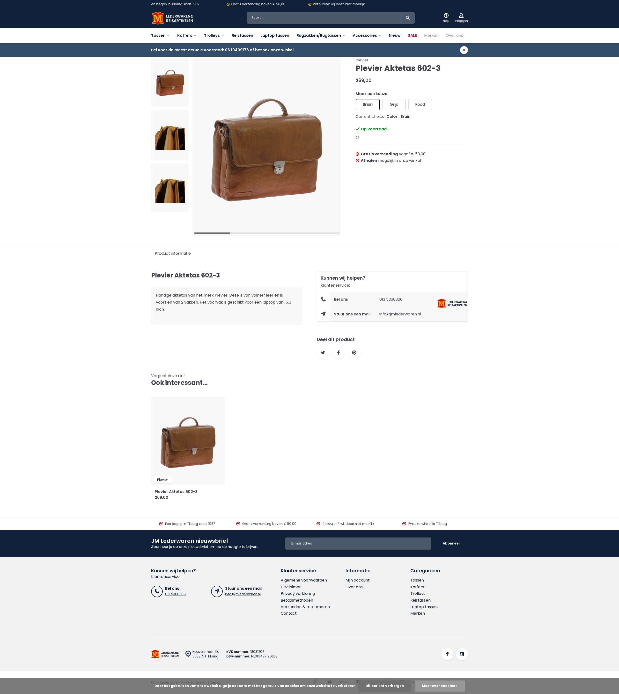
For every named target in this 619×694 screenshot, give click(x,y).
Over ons (454, 35)
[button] (170, 208)
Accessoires (365, 35)
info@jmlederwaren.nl (400, 314)
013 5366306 (391, 299)
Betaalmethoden (297, 600)
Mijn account (358, 580)
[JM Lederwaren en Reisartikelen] (180, 18)
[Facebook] (447, 654)
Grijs (394, 104)
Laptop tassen (274, 35)
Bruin (368, 104)
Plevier (362, 60)
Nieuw (395, 35)
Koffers (184, 35)
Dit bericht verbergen (385, 686)
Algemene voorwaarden (304, 580)
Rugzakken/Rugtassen (318, 35)
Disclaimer (291, 587)
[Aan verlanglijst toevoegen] (357, 138)
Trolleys (212, 35)
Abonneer (451, 543)
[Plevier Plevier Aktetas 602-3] (188, 441)
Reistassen (242, 35)
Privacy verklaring (298, 593)
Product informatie (173, 253)
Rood (420, 104)
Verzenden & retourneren (305, 607)
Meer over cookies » (439, 686)
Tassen (158, 35)
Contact (289, 613)
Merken (431, 35)
